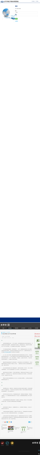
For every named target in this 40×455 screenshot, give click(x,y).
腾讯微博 (7, 445)
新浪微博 (2, 445)
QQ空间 (12, 445)
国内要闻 (8, 332)
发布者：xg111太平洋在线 (6, 336)
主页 (6, 332)
